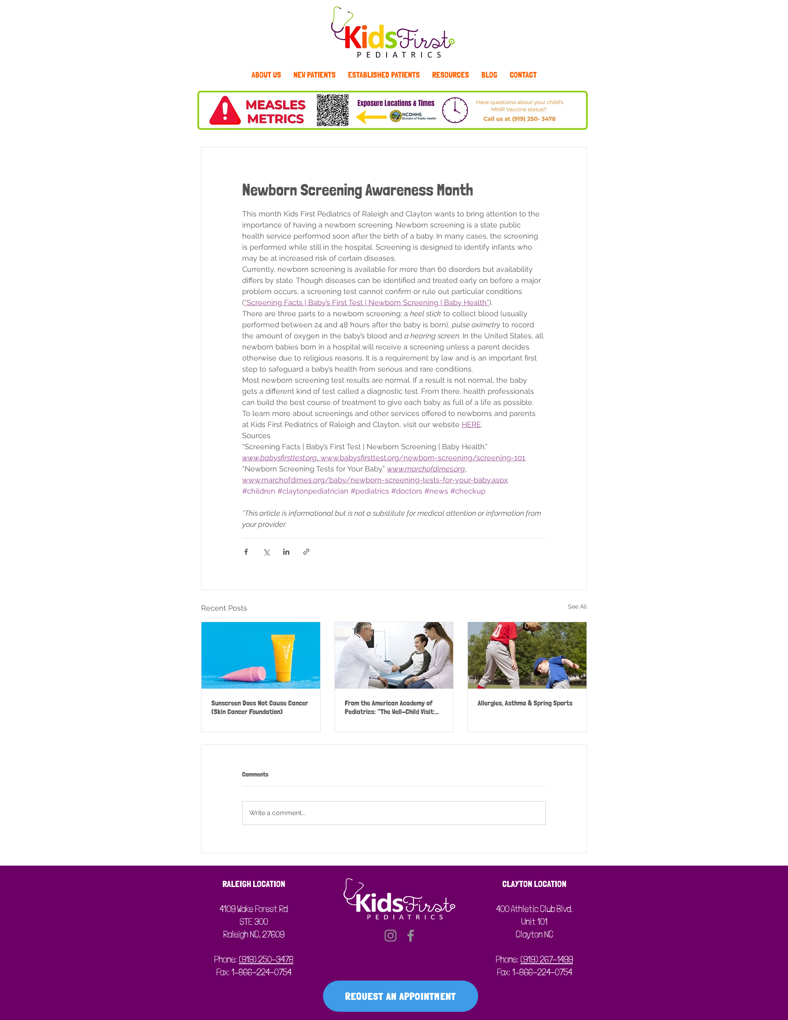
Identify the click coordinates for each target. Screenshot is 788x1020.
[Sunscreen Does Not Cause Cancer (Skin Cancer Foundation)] (261, 655)
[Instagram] (391, 936)
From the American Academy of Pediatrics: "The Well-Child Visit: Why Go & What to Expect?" (390, 707)
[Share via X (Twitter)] (266, 552)
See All (577, 606)
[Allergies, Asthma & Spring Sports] (527, 655)
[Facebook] (411, 936)
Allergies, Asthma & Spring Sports (525, 702)
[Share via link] (306, 552)
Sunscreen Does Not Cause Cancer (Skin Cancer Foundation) (259, 707)
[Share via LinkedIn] (286, 552)
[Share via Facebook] (246, 552)
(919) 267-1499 (546, 959)
